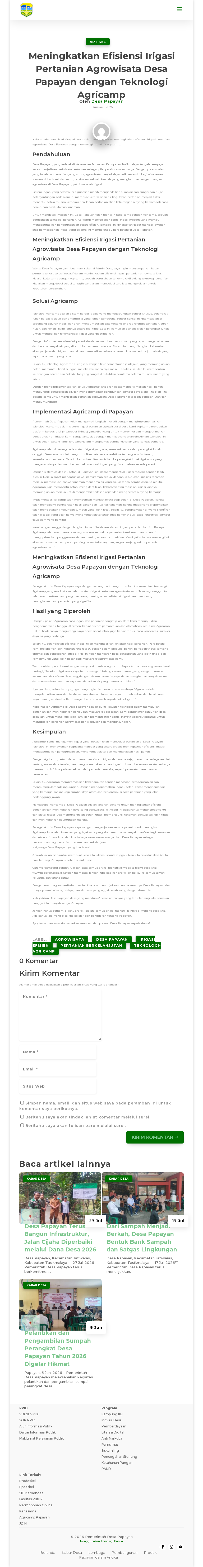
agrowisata (69, 939)
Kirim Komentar (152, 1137)
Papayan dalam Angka (98, 1557)
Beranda (47, 1552)
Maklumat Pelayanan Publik (41, 1438)
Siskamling (110, 1450)
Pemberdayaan (114, 1426)
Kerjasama (27, 1511)
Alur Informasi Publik (35, 1426)
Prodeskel (27, 1481)
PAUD (106, 1469)
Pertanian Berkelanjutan (91, 945)
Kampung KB (112, 1414)
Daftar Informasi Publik (37, 1432)
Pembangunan (124, 1552)
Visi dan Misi (29, 1414)
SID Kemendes (31, 1493)
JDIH (23, 1523)
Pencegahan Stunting (119, 1457)
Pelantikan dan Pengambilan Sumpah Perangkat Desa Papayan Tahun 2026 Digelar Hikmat (57, 1348)
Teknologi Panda (112, 1541)
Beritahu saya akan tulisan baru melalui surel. (75, 1125)
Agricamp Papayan (34, 1517)
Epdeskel (26, 1487)
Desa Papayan (107, 101)
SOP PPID (27, 1420)
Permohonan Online (36, 1505)
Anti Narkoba (112, 1438)
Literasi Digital (113, 1432)
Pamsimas (110, 1444)
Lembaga (97, 1552)
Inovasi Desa (112, 1420)
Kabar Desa (36, 1178)
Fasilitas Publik (30, 1499)
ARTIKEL (98, 42)
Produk (150, 1552)
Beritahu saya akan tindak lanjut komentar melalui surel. (87, 1117)
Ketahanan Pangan (117, 1463)
